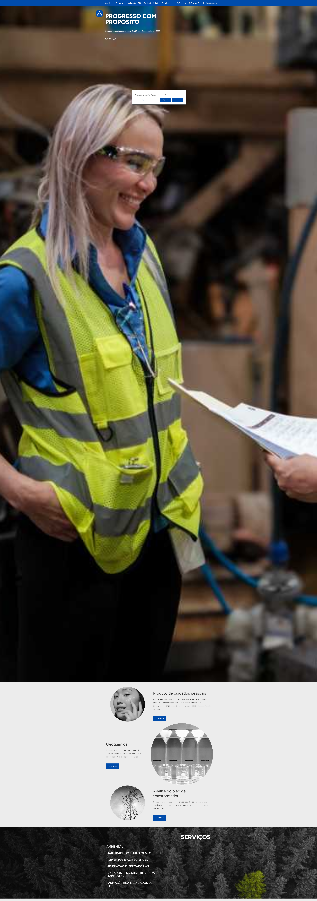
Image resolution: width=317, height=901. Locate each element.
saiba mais (113, 766)
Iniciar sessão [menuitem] (210, 3)
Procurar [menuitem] (182, 3)
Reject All (165, 99)
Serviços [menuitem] (109, 3)
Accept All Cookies (177, 99)
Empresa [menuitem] (119, 3)
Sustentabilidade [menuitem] (151, 3)
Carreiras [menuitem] (165, 3)
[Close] (183, 92)
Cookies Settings (140, 99)
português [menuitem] (195, 3)
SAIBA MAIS (111, 39)
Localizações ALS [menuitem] (133, 3)
